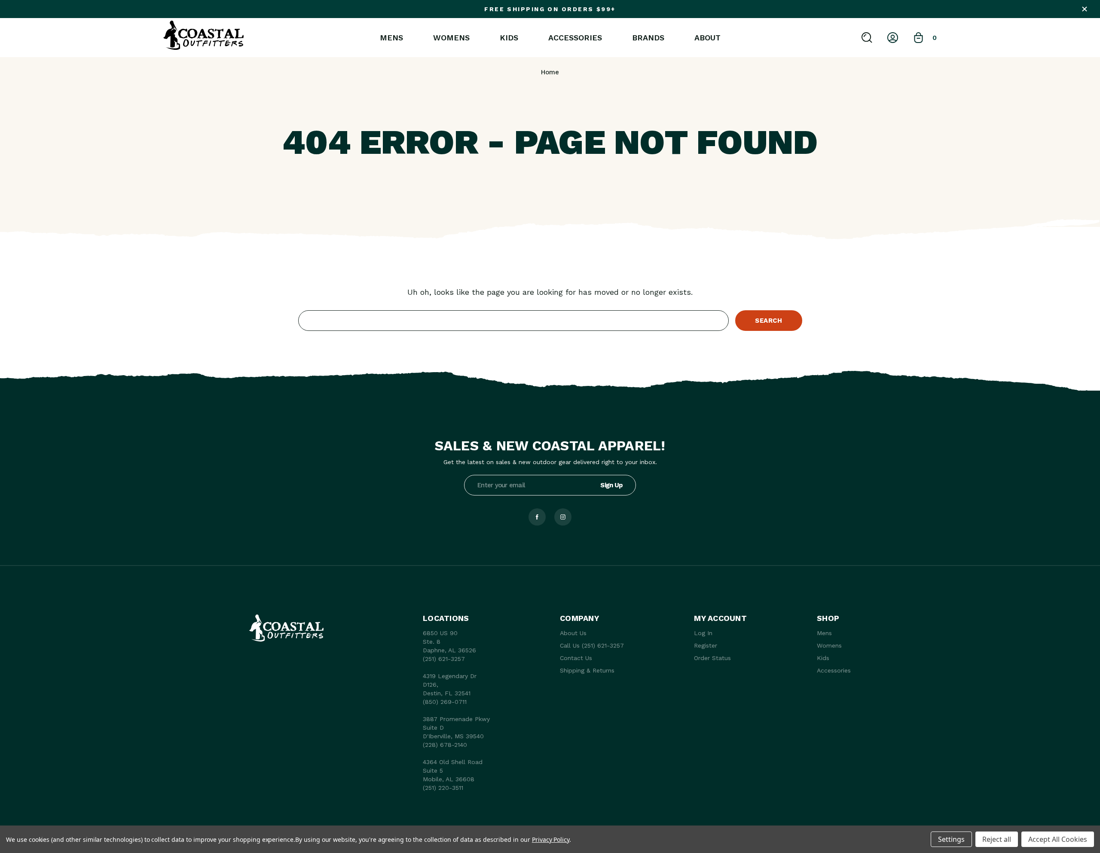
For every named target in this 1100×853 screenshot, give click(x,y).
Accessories (575, 38)
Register (705, 645)
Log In (703, 633)
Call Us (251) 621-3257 (592, 645)
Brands (648, 38)
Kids (509, 38)
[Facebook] (537, 517)
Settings (951, 839)
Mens (391, 38)
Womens (451, 38)
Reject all (996, 839)
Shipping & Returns (587, 670)
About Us (573, 633)
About (707, 38)
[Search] (867, 37)
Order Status (712, 657)
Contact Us (576, 657)
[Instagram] (562, 517)
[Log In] (892, 37)
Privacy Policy (550, 839)
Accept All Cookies (1057, 839)
